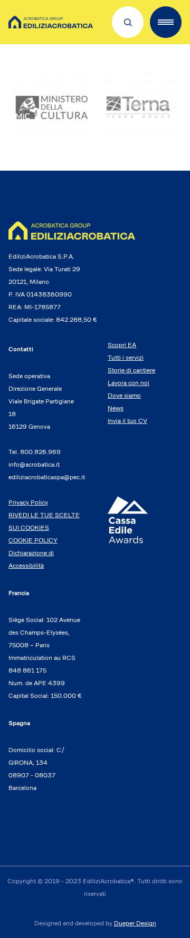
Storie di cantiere (131, 370)
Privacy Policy (28, 502)
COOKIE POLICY (33, 540)
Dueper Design (135, 923)
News (116, 408)
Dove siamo (124, 395)
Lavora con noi (128, 383)
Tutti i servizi (126, 357)
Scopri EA (122, 345)
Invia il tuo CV (127, 420)
